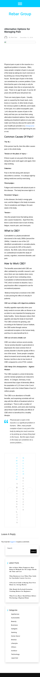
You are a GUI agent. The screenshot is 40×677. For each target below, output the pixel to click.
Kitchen (14, 639)
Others (13, 647)
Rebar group (20, 13)
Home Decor (15, 636)
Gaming (14, 632)
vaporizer (14, 658)
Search (9, 548)
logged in (13, 542)
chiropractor (30, 126)
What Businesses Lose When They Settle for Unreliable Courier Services (22, 577)
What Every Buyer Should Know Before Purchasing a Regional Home (22, 597)
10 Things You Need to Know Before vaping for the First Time (16, 486)
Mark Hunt (14, 37)
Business (14, 625)
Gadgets (14, 628)
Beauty (14, 621)
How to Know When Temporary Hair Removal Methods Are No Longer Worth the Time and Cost (22, 569)
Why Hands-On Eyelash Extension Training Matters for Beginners (20, 590)
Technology (15, 654)
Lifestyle (14, 643)
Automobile (15, 618)
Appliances (15, 614)
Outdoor (14, 650)
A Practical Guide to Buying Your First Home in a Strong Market (22, 583)
